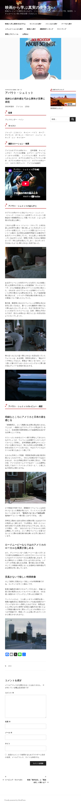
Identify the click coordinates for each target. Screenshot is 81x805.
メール (8, 733)
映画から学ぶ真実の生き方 (28, 7)
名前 (8, 722)
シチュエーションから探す (14, 29)
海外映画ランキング (56, 108)
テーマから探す (66, 24)
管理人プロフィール (11, 34)
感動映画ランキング (46, 29)
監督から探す (31, 29)
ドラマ (9, 666)
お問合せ (25, 34)
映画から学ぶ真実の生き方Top (15, 24)
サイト (7, 744)
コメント (9, 693)
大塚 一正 (19, 89)
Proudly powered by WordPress (15, 800)
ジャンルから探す (51, 24)
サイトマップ (61, 29)
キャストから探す (35, 24)
